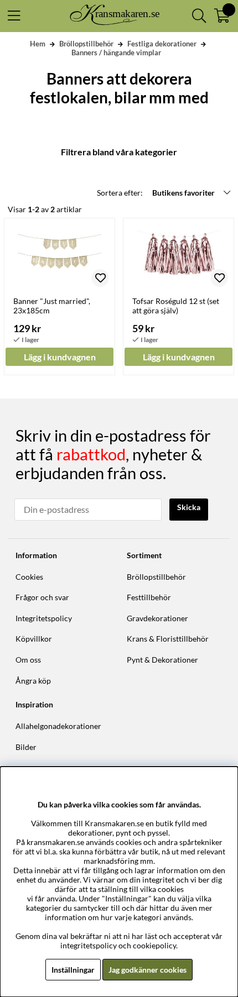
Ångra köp (33, 680)
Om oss (28, 659)
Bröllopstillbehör (86, 43)
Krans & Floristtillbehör (168, 638)
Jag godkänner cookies (147, 969)
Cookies (29, 576)
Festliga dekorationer (161, 43)
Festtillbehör (149, 597)
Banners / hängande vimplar (116, 52)
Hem (37, 43)
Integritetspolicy (43, 618)
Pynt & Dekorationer (162, 659)
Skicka (188, 507)
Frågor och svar (42, 597)
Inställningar (73, 969)
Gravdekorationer (157, 618)
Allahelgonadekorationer (58, 726)
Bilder (26, 747)
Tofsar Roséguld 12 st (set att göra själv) (175, 305)
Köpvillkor (33, 638)
